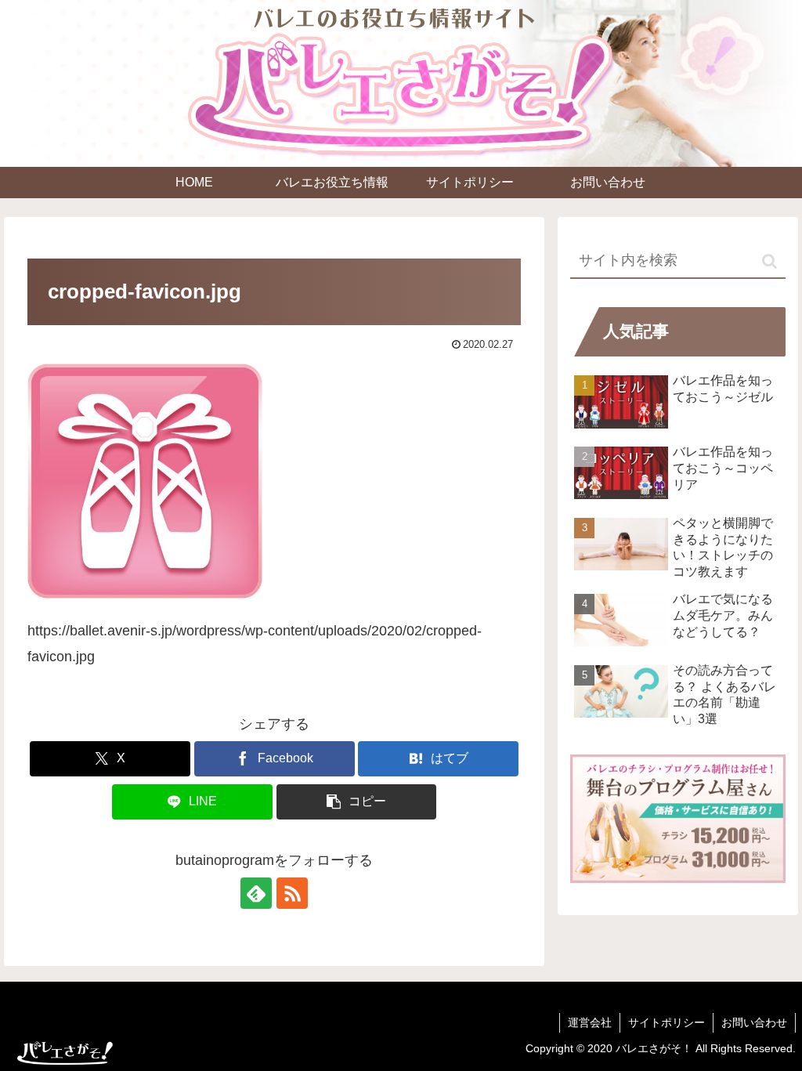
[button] (356, 802)
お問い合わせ (754, 1022)
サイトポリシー (666, 1022)
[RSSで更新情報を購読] (292, 893)
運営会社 (590, 1022)
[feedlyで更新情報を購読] (256, 893)
